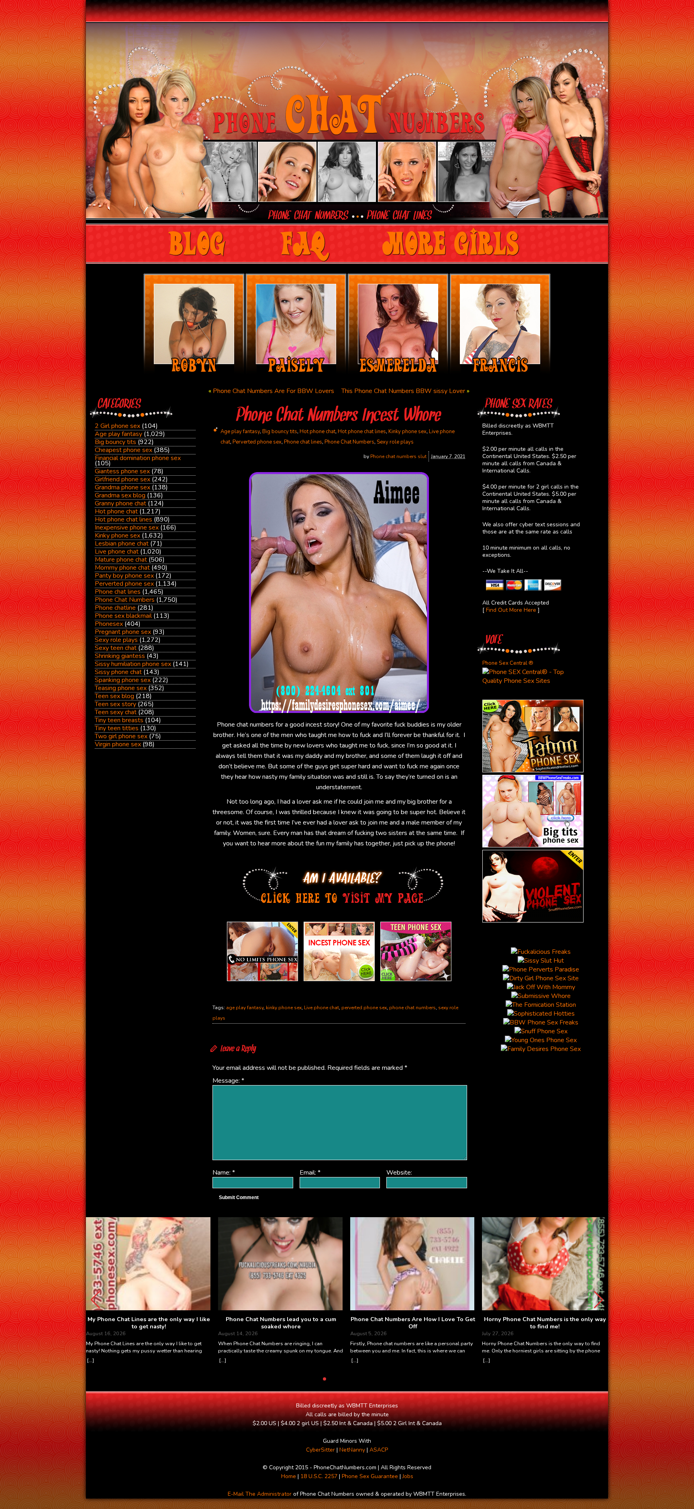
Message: (228, 1080)
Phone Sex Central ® (507, 663)
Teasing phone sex (121, 688)
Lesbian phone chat (122, 543)
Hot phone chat (116, 511)
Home (288, 1476)
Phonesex (109, 623)
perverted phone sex (364, 1007)
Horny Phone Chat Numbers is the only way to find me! (545, 1323)
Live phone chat (117, 551)
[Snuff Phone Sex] (533, 920)
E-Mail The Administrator (260, 1494)
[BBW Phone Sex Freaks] (533, 845)
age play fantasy (244, 1007)
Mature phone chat (121, 559)
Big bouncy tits (115, 442)
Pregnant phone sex (123, 631)
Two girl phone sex (121, 736)
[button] (598, 1300)
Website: (399, 1172)
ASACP (378, 1450)
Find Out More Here (511, 610)
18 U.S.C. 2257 (318, 1476)
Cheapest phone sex (123, 450)
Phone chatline (115, 607)
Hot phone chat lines (123, 519)
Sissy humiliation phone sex (133, 664)
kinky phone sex (284, 1007)
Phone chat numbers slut (398, 456)
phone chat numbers (412, 1007)
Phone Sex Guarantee (370, 1476)
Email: (310, 1172)
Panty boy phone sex (124, 575)
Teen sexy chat (116, 712)
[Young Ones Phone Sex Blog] (415, 981)
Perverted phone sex (124, 583)
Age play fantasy (118, 434)
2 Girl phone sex (117, 426)
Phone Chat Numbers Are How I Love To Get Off (413, 1323)
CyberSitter (320, 1450)
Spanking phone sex (123, 680)
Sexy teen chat (116, 648)
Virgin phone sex (118, 744)
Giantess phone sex (122, 471)
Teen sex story (115, 704)
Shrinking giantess (120, 656)
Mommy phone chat (122, 567)
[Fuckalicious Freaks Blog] (262, 981)
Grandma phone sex (122, 487)
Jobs (407, 1476)
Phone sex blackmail (123, 615)
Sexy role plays (116, 639)
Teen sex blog (114, 696)
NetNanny (352, 1450)
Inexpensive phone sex (127, 527)
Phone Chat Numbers (125, 599)
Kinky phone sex (117, 535)
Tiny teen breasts (119, 720)
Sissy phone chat (118, 672)
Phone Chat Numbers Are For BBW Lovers (273, 391)
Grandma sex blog (120, 495)
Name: (223, 1172)
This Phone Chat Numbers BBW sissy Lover (403, 391)
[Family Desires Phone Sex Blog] (339, 981)
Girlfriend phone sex (122, 479)
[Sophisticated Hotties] (533, 770)
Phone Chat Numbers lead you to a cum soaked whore (281, 1323)
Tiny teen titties (117, 728)
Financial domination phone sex (138, 458)
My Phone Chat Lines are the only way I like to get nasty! (149, 1323)
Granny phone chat (120, 503)
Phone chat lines (118, 591)
